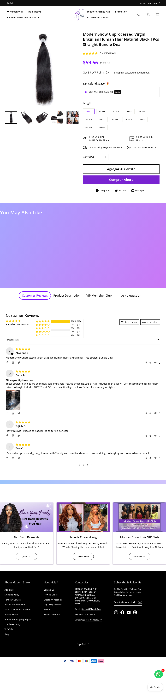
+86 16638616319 (93, 619)
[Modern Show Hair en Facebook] (122, 612)
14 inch (115, 111)
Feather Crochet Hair (98, 11)
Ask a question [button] (150, 322)
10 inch (88, 111)
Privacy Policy (11, 614)
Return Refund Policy (15, 604)
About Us (9, 589)
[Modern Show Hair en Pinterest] (135, 612)
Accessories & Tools (98, 17)
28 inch (141, 119)
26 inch (128, 119)
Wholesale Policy (13, 624)
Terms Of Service (13, 599)
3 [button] (83, 464)
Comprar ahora (121, 179)
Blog (7, 634)
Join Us (26, 556)
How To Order (50, 594)
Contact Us (49, 589)
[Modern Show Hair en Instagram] (116, 612)
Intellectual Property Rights (18, 619)
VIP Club (9, 629)
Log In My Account (53, 604)
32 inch (102, 127)
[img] (23, 349)
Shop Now (83, 556)
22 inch (102, 119)
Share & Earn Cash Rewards (18, 609)
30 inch (88, 127)
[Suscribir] (140, 602)
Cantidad (88, 157)
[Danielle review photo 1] (13, 400)
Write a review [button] (129, 322)
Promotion (121, 11)
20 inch (88, 119)
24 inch (115, 119)
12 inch (102, 111)
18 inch (142, 111)
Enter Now (139, 556)
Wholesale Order (52, 614)
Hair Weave (34, 11)
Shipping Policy (12, 594)
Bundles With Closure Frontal (23, 17)
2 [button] (79, 464)
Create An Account (53, 599)
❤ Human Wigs (15, 11)
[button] (90, 53)
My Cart (47, 609)
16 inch (128, 111)
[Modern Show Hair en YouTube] (129, 612)
